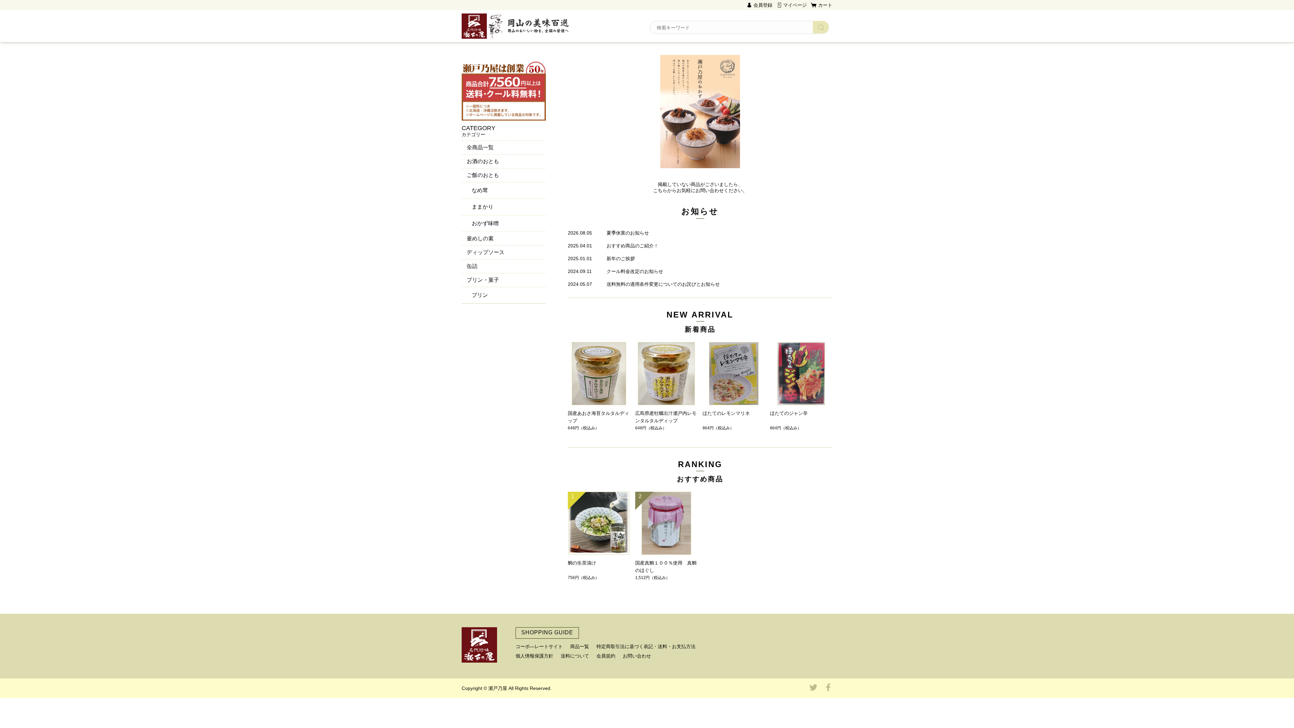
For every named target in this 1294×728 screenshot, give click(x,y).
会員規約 (605, 656)
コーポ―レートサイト (539, 646)
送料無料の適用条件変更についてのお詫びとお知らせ (663, 284)
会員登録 (762, 5)
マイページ (795, 5)
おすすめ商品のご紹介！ (632, 245)
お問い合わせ (637, 656)
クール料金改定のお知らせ (635, 271)
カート (825, 5)
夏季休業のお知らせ (628, 233)
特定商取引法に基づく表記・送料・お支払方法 (646, 646)
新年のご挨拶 (621, 258)
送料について (575, 656)
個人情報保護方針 (534, 656)
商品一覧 (579, 646)
